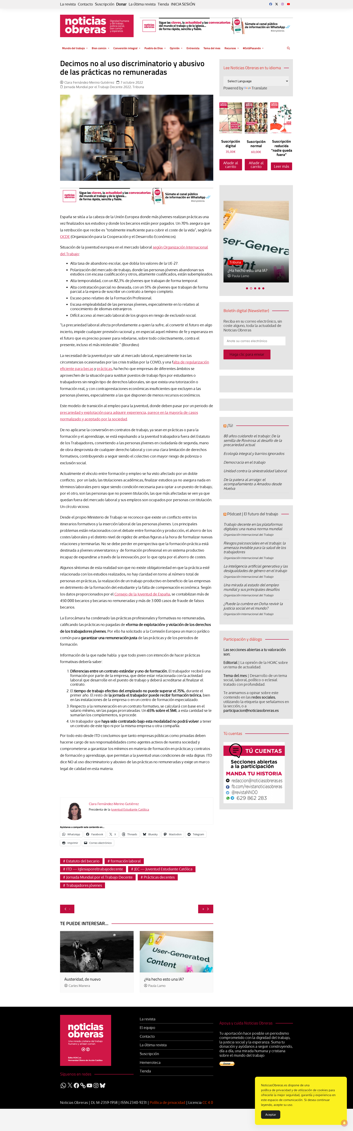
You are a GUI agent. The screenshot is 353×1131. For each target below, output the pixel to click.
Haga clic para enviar (247, 354)
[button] (247, 288)
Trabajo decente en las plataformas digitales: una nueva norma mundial (252, 526)
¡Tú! (230, 425)
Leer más (281, 166)
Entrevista (193, 48)
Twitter (276, 4)
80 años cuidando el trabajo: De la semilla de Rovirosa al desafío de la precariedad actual (252, 440)
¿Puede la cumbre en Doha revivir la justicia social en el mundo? (253, 605)
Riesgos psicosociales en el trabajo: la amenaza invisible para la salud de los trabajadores (254, 547)
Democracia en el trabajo (244, 462)
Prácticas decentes (159, 877)
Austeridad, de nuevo (82, 979)
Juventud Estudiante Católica (130, 809)
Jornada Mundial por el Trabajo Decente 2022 (97, 87)
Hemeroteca (150, 1062)
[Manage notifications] (344, 1123)
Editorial (230, 662)
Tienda (163, 4)
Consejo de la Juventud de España (142, 594)
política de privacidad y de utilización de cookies (294, 1090)
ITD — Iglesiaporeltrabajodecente (94, 869)
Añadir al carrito (230, 165)
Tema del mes (211, 48)
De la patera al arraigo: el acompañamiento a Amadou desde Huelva (252, 484)
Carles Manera (79, 986)
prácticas (104, 368)
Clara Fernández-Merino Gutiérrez (89, 82)
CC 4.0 (207, 1102)
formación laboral (126, 861)
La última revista (142, 4)
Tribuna (138, 87)
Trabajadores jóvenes (84, 885)
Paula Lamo (156, 986)
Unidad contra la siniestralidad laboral (255, 471)
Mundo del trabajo (73, 48)
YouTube (288, 4)
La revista (68, 4)
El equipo (147, 1027)
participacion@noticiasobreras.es (251, 710)
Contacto (85, 4)
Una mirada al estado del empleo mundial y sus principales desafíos (251, 587)
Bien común (99, 48)
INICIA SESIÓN (183, 4)
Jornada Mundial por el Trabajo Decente (99, 877)
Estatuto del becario (82, 861)
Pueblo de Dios (153, 48)
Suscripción (104, 4)
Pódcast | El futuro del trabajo (252, 514)
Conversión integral (125, 48)
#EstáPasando (252, 48)
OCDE (65, 236)
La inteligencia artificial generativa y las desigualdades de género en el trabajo (255, 568)
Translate (259, 88)
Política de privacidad (167, 1102)
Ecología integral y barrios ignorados (253, 453)
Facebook (270, 4)
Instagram (282, 4)
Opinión (175, 48)
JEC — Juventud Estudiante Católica (163, 869)
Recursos (230, 48)
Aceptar (270, 1115)
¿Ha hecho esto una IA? (164, 979)
